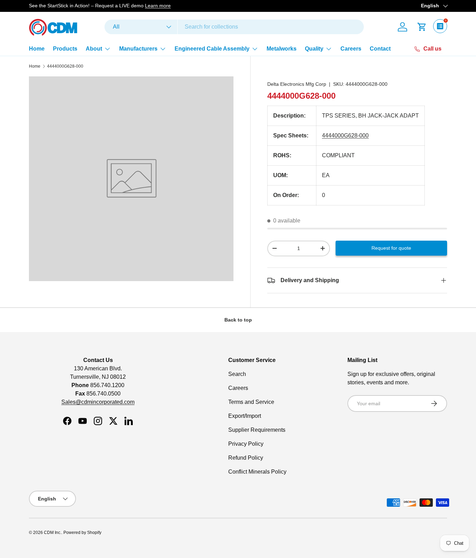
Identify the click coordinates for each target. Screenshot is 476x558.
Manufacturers (138, 49)
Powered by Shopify (82, 532)
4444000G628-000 (65, 66)
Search (237, 374)
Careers (350, 49)
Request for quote (391, 248)
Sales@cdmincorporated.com (98, 402)
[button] (422, 27)
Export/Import (244, 416)
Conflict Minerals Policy (257, 472)
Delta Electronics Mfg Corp (296, 84)
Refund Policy (245, 458)
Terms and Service (251, 402)
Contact (380, 49)
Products (65, 49)
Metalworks (282, 49)
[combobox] (234, 27)
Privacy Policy (245, 444)
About (94, 49)
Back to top (238, 320)
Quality (314, 49)
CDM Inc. (52, 532)
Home (37, 49)
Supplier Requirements (256, 430)
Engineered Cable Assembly (212, 49)
